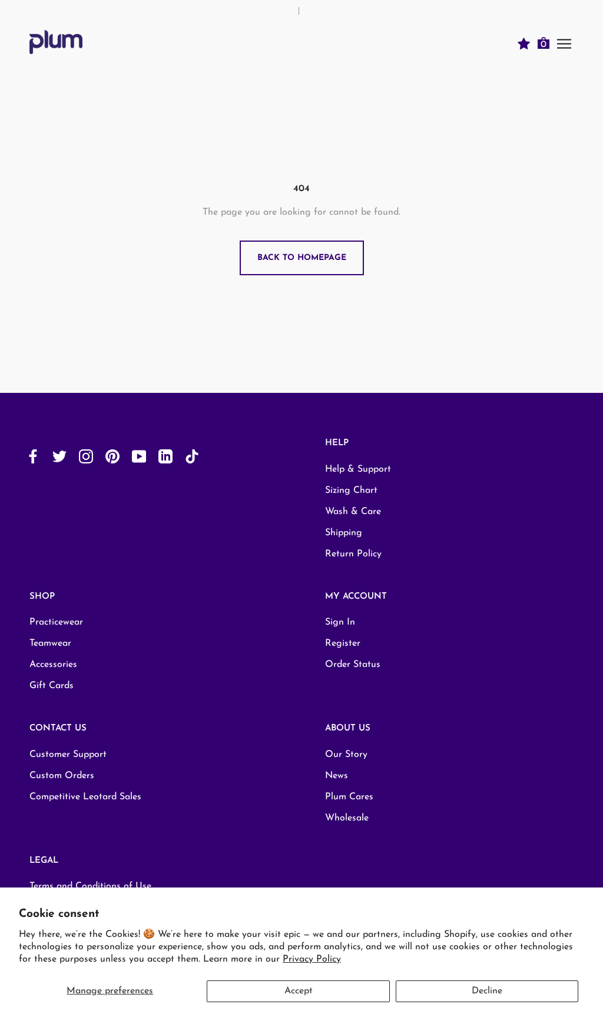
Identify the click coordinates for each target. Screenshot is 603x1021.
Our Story (346, 754)
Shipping (343, 533)
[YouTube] (139, 456)
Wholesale (347, 818)
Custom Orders (61, 775)
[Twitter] (59, 456)
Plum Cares (349, 797)
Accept (298, 991)
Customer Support (68, 754)
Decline (487, 991)
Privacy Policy (312, 959)
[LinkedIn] (165, 456)
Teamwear (50, 643)
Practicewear (56, 622)
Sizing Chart (351, 490)
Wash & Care (353, 511)
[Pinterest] (112, 456)
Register (342, 643)
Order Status (352, 664)
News (336, 775)
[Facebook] (33, 456)
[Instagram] (86, 456)
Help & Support (358, 469)
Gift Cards (51, 685)
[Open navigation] (564, 43)
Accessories (53, 664)
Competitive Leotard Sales (85, 797)
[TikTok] (192, 456)
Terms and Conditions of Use (90, 886)
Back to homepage (301, 257)
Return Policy (353, 554)
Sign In (340, 622)
